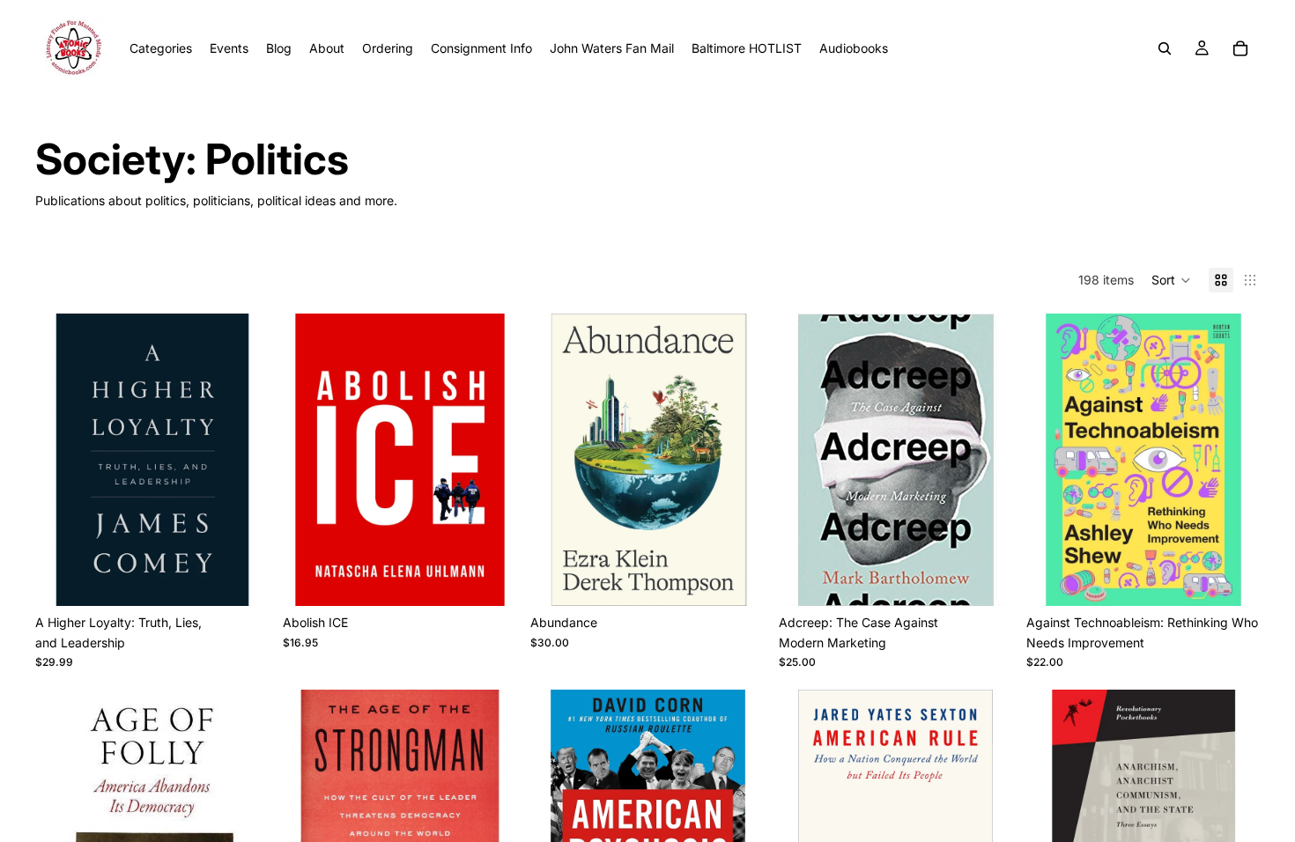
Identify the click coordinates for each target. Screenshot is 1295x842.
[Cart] (1240, 48)
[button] (1171, 280)
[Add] (241, 579)
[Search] (1164, 48)
